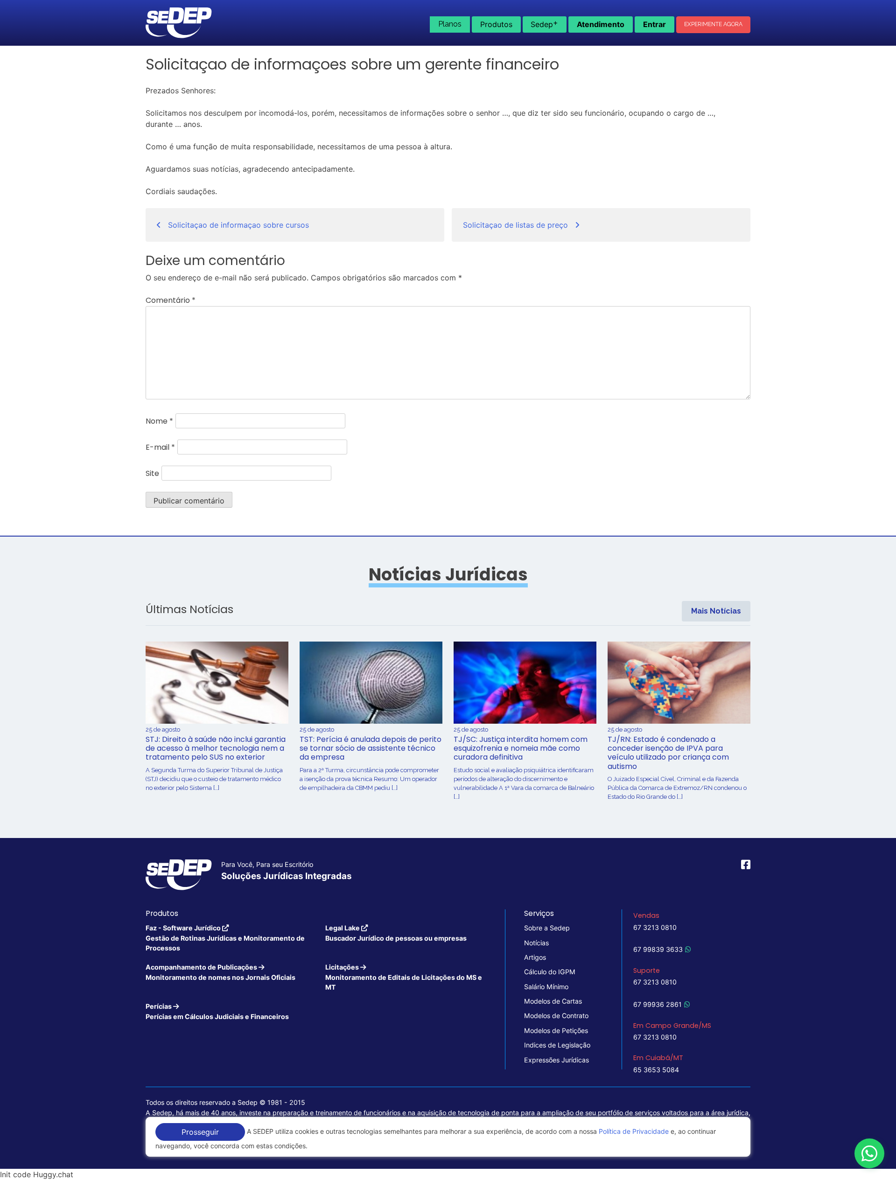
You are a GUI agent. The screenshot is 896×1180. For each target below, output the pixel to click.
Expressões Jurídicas (556, 1060)
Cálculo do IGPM (549, 972)
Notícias (536, 943)
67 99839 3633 (658, 949)
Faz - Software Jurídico (225, 938)
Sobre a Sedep (547, 928)
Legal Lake (396, 933)
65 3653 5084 (656, 1070)
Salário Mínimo (546, 987)
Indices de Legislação (557, 1045)
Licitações (403, 977)
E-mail (160, 447)
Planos (450, 24)
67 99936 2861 (657, 1004)
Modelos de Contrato (556, 1015)
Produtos (496, 24)
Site (152, 473)
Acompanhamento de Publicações (220, 972)
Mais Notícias (716, 611)
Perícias (217, 1011)
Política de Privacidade (634, 1131)
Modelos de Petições (556, 1030)
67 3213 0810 (655, 927)
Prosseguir (200, 1132)
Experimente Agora (713, 24)
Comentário (171, 300)
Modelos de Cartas (553, 1001)
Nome (159, 421)
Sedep (544, 23)
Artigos (535, 957)
